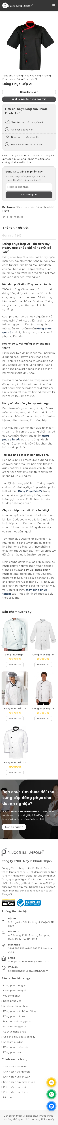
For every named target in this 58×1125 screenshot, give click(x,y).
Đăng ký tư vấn (29, 91)
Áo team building (13, 1041)
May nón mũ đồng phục (17, 1021)
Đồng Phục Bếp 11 (15, 654)
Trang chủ (7, 75)
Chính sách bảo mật (15, 1087)
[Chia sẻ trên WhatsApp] (4, 217)
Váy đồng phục (12, 995)
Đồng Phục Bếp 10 (43, 654)
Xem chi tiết (15, 664)
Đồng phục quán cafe (16, 1047)
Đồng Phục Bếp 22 (15, 762)
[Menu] (54, 5)
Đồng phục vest (12, 1052)
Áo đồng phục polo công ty (19, 1036)
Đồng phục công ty (14, 985)
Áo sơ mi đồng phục (14, 1026)
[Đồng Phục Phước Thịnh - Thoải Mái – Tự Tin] (17, 5)
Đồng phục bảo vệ (14, 1016)
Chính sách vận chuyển (16, 1076)
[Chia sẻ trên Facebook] (7, 217)
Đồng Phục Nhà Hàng (29, 75)
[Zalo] (51, 1106)
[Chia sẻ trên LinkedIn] (22, 217)
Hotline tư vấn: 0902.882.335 (29, 99)
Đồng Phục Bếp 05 (15, 708)
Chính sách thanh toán (16, 1071)
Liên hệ (7, 1097)
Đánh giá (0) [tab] (11, 235)
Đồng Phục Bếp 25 (43, 708)
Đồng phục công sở (14, 990)
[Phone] (51, 1094)
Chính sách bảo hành (15, 1092)
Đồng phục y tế (12, 1000)
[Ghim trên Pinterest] (18, 217)
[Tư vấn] (51, 1082)
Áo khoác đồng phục (15, 1005)
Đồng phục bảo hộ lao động (19, 1011)
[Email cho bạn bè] (15, 217)
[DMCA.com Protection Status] (8, 902)
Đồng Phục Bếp (25, 207)
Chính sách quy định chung (19, 1081)
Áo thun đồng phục (14, 1031)
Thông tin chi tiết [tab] (15, 227)
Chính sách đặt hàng (15, 1066)
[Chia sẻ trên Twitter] (11, 217)
